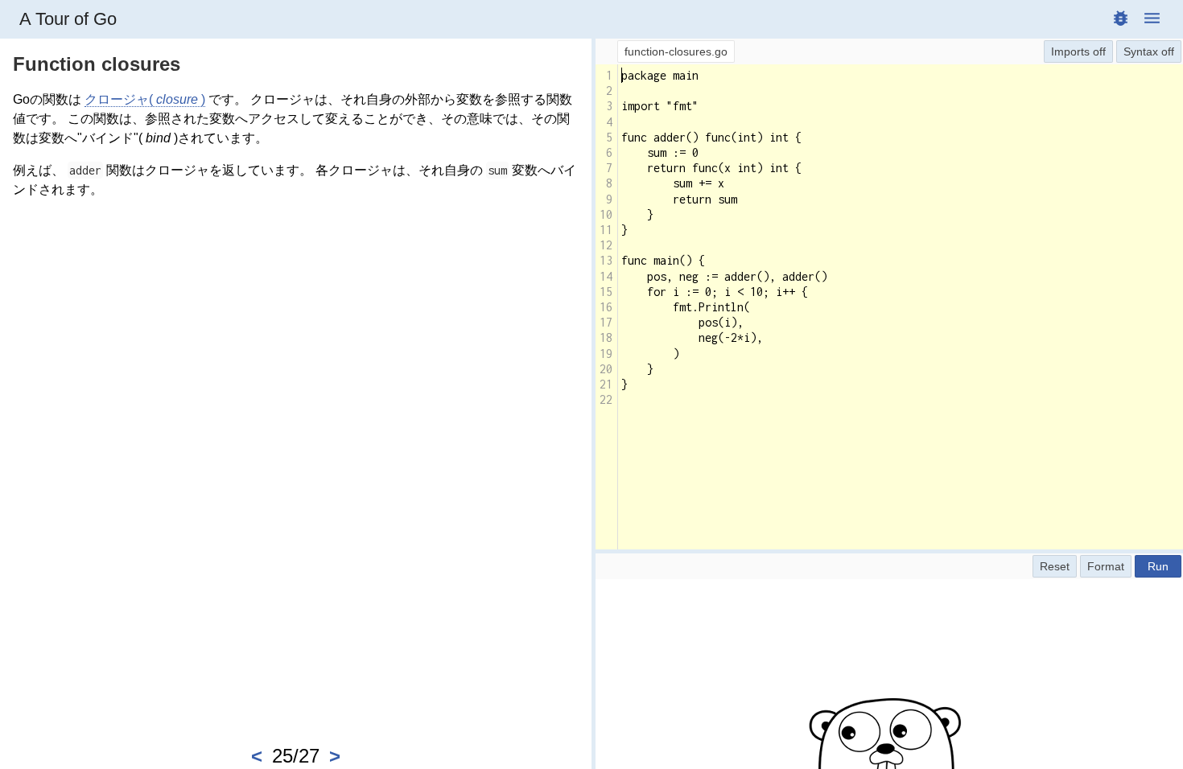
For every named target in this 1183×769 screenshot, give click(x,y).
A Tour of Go (68, 19)
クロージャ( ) (144, 99)
